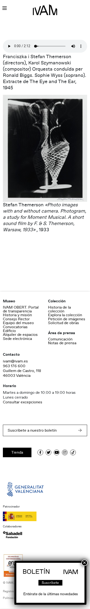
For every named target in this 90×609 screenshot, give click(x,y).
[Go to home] (25, 489)
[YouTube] (57, 452)
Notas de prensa (62, 343)
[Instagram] (65, 452)
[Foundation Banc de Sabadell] (12, 534)
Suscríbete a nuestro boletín (32, 430)
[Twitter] (48, 452)
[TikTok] (73, 452)
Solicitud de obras (63, 323)
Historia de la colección (59, 309)
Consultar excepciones (22, 402)
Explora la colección (65, 315)
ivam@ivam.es (15, 361)
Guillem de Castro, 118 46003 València (22, 373)
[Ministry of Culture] (45, 516)
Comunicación (60, 339)
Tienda (17, 452)
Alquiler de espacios (20, 334)
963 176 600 (14, 366)
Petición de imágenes (66, 319)
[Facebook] (40, 452)
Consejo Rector (16, 319)
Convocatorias (15, 327)
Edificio (9, 330)
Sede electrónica (17, 338)
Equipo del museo (18, 323)
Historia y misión (17, 315)
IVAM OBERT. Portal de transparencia (21, 309)
